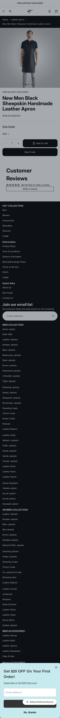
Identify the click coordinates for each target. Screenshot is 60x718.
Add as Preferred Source (41, 702)
